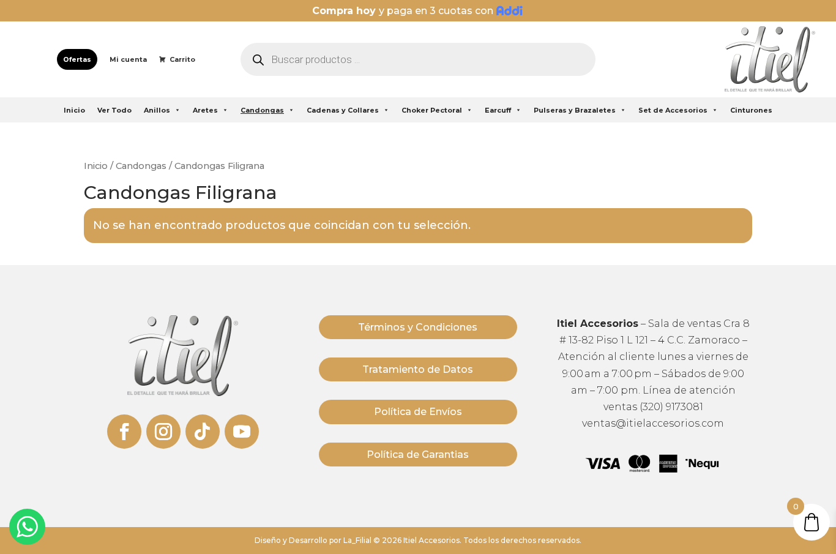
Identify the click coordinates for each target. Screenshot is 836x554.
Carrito (182, 59)
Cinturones (751, 110)
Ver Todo (114, 110)
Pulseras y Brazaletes (575, 110)
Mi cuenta (128, 59)
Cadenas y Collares (343, 110)
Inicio (74, 110)
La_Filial (357, 540)
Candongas (262, 110)
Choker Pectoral (431, 110)
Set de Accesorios (672, 110)
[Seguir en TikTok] (202, 431)
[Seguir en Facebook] (124, 431)
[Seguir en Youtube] (242, 431)
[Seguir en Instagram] (163, 431)
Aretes (205, 110)
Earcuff (498, 110)
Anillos (157, 110)
